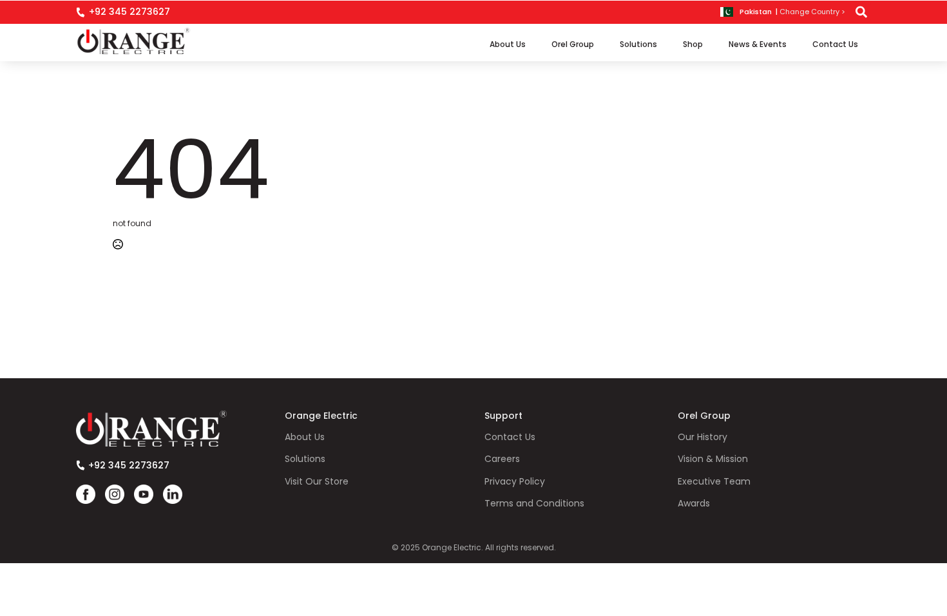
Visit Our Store (317, 482)
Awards (694, 503)
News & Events (758, 44)
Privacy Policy (514, 482)
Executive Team (714, 482)
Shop (693, 44)
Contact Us (835, 44)
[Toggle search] (861, 12)
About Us (508, 44)
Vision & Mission (713, 459)
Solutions (638, 44)
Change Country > (812, 12)
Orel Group (572, 44)
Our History (702, 437)
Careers (502, 459)
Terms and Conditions (534, 503)
